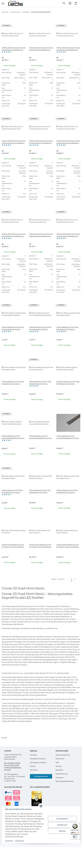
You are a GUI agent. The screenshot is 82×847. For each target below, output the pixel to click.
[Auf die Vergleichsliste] (22, 26)
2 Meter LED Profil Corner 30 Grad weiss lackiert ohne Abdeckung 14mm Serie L (13, 235)
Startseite (33, 755)
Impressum (9, 841)
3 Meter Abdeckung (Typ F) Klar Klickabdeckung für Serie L (39, 491)
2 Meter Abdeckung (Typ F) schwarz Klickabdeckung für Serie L (13, 437)
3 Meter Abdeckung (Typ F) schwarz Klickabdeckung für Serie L (41, 437)
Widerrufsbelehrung (63, 755)
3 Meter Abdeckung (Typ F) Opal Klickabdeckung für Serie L (13, 382)
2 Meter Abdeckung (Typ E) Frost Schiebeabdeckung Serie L (40, 328)
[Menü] (78, 824)
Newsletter (59, 770)
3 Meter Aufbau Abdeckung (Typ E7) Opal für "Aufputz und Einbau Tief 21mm (40, 546)
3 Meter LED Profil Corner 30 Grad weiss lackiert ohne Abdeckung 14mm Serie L (41, 235)
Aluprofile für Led (61, 774)
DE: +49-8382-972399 (12, 763)
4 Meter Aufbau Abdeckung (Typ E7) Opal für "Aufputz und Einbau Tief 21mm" (67, 546)
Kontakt (32, 766)
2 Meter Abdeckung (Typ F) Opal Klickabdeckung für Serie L (67, 328)
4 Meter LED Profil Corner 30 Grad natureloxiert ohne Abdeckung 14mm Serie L (68, 49)
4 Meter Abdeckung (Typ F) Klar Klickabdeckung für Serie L (67, 491)
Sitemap (59, 766)
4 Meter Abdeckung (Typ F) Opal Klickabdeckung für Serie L (40, 382)
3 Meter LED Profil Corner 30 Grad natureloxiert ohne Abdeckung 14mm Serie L (41, 49)
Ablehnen (62, 831)
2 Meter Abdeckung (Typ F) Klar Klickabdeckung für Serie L (12, 491)
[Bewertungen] (6, 52)
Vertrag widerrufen (41, 776)
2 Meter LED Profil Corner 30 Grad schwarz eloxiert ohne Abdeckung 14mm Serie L (13, 142)
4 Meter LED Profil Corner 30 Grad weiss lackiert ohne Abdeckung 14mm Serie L (68, 235)
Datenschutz (19, 841)
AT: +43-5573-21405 (11, 765)
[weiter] (78, 579)
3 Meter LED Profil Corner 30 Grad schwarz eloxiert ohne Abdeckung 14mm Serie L (41, 142)
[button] (64, 4)
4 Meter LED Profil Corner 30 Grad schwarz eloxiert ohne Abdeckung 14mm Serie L (68, 142)
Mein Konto (34, 770)
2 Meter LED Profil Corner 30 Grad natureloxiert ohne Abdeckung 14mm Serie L (13, 49)
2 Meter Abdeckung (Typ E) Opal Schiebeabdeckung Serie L (13, 328)
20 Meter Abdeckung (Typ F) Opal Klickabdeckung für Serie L (67, 382)
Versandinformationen (38, 759)
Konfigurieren (62, 825)
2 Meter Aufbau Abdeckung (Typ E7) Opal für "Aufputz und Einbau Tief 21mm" (13, 546)
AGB (57, 762)
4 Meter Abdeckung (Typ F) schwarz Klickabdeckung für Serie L (68, 437)
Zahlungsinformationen (38, 762)
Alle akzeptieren (62, 819)
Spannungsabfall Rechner (65, 781)
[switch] (75, 837)
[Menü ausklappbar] (3, 1)
